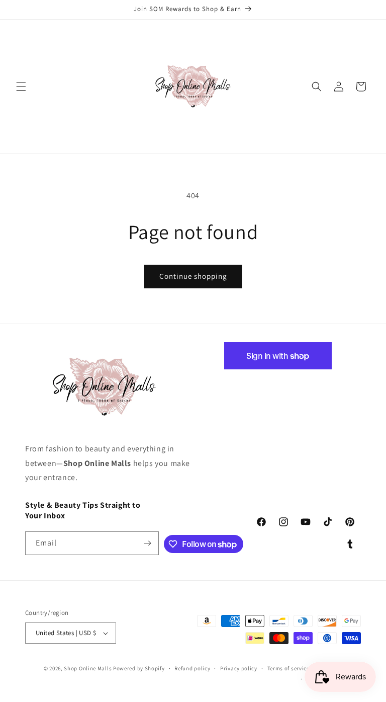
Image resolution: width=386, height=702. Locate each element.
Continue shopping (193, 276)
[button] (21, 86)
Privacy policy (238, 668)
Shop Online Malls (88, 668)
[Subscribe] (147, 543)
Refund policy (192, 668)
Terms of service (288, 668)
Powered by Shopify (139, 668)
